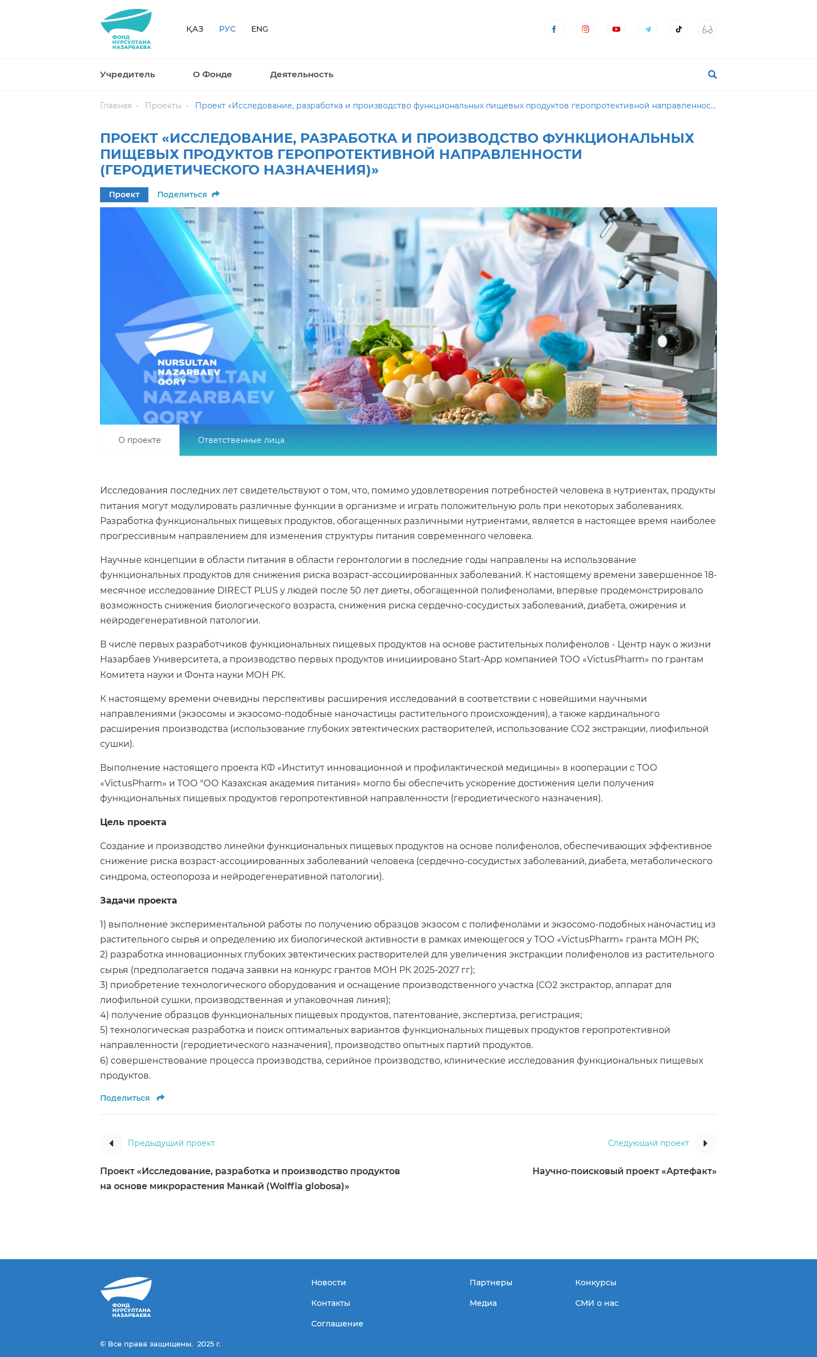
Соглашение (337, 1324)
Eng (259, 29)
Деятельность (301, 74)
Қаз (194, 29)
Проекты (163, 106)
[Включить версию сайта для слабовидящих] (707, 29)
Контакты (330, 1303)
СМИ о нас (597, 1303)
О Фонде (212, 74)
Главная (116, 106)
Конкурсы (595, 1283)
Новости (328, 1283)
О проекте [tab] (139, 440)
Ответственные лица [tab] (241, 440)
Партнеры (491, 1283)
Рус (227, 29)
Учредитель (127, 74)
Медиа (483, 1303)
